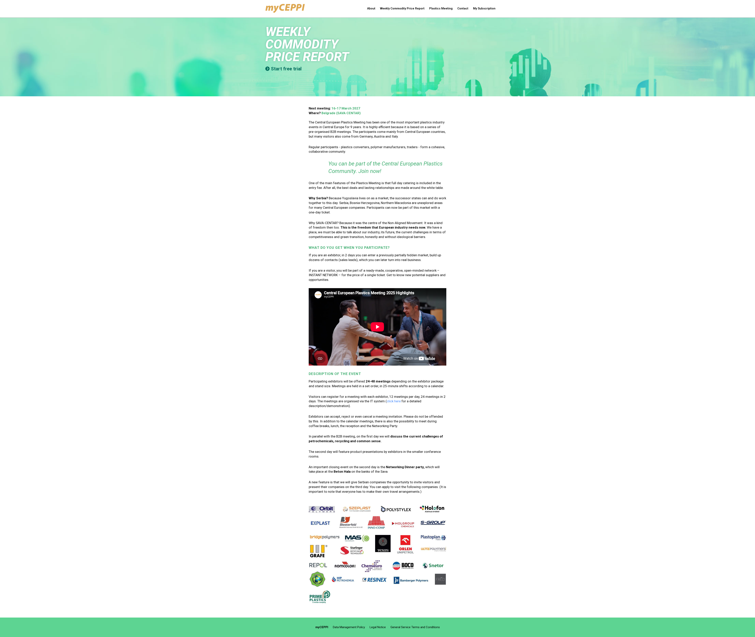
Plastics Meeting (441, 8)
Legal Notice (378, 627)
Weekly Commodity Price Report (402, 8)
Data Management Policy (349, 627)
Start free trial (286, 69)
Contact (462, 8)
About (371, 8)
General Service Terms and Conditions (415, 627)
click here (394, 401)
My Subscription (484, 8)
